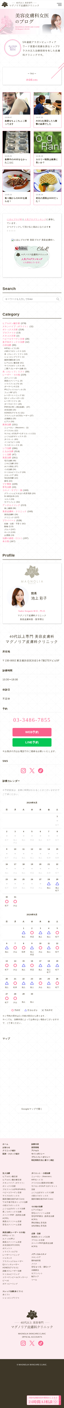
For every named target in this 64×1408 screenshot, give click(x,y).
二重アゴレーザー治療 (13, 369)
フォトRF (8, 392)
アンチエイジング (11, 505)
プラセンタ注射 (38, 1240)
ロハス (7, 532)
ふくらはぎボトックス (13, 436)
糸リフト (6, 1295)
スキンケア (9, 475)
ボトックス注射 (10, 329)
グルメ (7, 529)
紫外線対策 (36, 1260)
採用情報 (35, 1147)
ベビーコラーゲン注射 (13, 339)
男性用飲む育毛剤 (39, 1223)
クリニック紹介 (9, 1150)
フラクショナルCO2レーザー (16, 416)
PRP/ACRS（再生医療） (15, 407)
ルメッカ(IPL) (8, 1239)
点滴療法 (8, 419)
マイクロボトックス (12, 366)
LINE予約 (32, 742)
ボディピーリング (10, 1284)
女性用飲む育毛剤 (39, 1226)
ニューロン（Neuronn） (14, 428)
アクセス (35, 1150)
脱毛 (6, 481)
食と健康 (8, 508)
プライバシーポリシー (40, 1157)
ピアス (7, 422)
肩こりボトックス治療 (12, 1212)
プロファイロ (9, 332)
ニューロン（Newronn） (42, 1176)
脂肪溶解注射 (10, 360)
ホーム (5, 1144)
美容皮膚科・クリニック (15, 511)
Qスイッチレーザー (12, 398)
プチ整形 (7, 484)
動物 (6, 526)
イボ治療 (8, 469)
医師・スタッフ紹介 (11, 1154)
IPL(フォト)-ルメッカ (13, 390)
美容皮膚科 (9, 514)
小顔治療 (7, 345)
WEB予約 (32, 732)
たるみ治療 (8, 451)
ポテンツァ (9, 378)
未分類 (6, 541)
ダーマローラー (11, 404)
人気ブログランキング (35, 219)
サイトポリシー (38, 1154)
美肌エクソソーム (11, 381)
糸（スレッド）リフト (13, 354)
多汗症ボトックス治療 (13, 342)
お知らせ (6, 1147)
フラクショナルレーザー (13, 1261)
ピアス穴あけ (37, 1210)
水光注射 (8, 410)
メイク (34, 1264)
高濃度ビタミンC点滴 (40, 1237)
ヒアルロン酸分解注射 (12, 1180)
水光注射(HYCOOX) (11, 1245)
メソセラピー (10, 442)
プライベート (9, 520)
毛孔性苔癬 (9, 478)
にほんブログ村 (14, 219)
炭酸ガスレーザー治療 (12, 1271)
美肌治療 (7, 457)
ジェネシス (7, 1258)
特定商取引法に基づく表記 (42, 1160)
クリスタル (9, 431)
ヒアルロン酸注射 (11, 323)
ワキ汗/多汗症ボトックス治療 (15, 1202)
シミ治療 (7, 454)
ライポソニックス (11, 445)
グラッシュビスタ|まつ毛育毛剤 (17, 493)
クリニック (9, 517)
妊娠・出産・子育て (12, 524)
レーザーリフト (11, 401)
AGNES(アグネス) (12, 413)
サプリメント (10, 502)
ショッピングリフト (12, 357)
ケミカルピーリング (12, 472)
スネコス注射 (9, 336)
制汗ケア (35, 1276)
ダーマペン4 (9, 387)
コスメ (7, 499)
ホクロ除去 (9, 466)
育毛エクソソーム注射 (12, 1225)
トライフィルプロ (11, 384)
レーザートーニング (12, 395)
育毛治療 (7, 487)
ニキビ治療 (9, 463)
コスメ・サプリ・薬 (12, 490)
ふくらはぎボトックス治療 (14, 1209)
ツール (34, 1280)
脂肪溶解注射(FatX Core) (13, 1199)
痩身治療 (7, 424)
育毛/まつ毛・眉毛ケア (41, 1267)
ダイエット (9, 439)
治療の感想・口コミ (12, 538)
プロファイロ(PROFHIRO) (14, 1189)
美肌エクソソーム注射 (12, 1221)
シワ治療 (7, 448)
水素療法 (35, 1270)
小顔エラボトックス (12, 351)
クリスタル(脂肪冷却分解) (42, 1183)
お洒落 (7, 535)
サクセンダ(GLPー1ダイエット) (18, 434)
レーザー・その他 (11, 375)
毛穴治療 (8, 461)
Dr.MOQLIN (9, 496)
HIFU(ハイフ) (10, 348)
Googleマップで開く (32, 1109)
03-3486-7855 (32, 720)
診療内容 (35, 1144)
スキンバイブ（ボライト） (16, 326)
